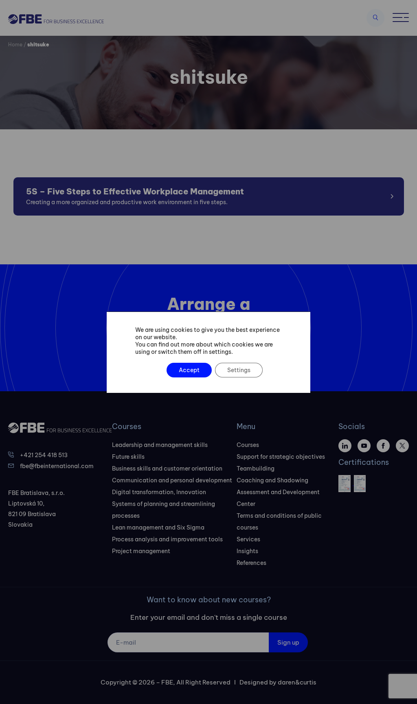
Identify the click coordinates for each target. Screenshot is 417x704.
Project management (141, 551)
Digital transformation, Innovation (159, 492)
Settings (238, 370)
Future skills (128, 456)
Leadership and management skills (160, 445)
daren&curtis (297, 682)
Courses (248, 445)
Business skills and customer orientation (167, 468)
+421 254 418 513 (44, 455)
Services (248, 539)
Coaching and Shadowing (272, 480)
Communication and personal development (172, 480)
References (251, 563)
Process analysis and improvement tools (167, 539)
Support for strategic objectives (281, 456)
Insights (247, 551)
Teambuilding (255, 468)
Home (15, 44)
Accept (189, 370)
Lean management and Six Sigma (158, 527)
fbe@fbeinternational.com (57, 466)
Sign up (288, 642)
